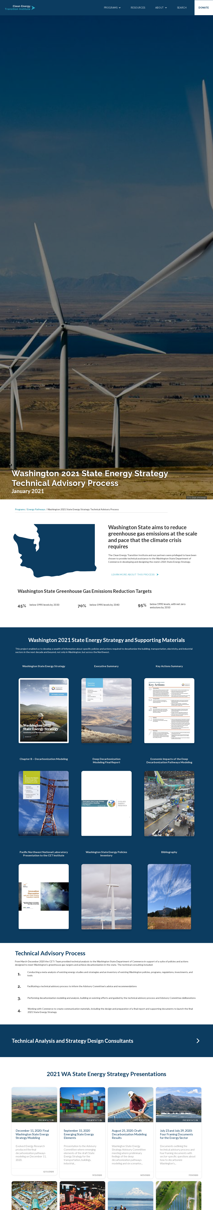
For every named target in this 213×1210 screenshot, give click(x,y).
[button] (112, 7)
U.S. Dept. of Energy (196, 498)
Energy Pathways (36, 509)
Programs (20, 509)
